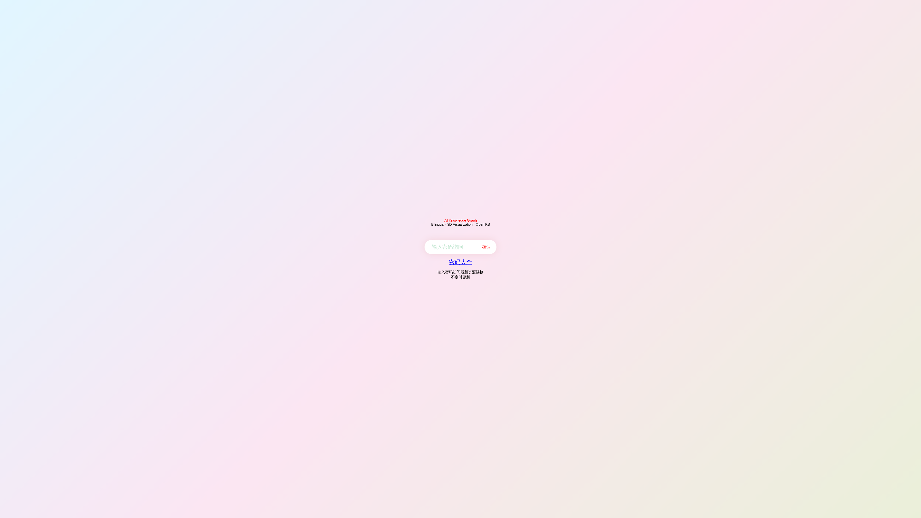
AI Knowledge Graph (460, 220)
